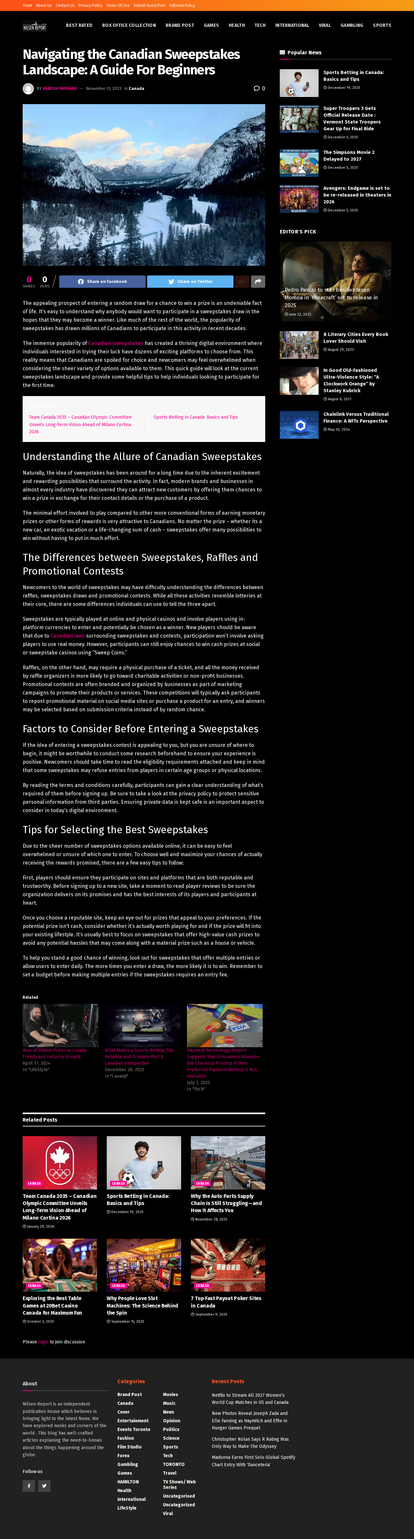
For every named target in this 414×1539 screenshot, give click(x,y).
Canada (136, 88)
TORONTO (174, 1464)
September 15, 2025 (127, 1321)
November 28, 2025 (210, 1219)
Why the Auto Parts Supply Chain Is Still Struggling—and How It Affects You (226, 1203)
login (43, 1342)
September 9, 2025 (210, 1314)
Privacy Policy (91, 5)
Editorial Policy (182, 5)
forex (123, 1455)
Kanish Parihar (60, 88)
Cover (123, 1412)
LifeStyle (126, 1508)
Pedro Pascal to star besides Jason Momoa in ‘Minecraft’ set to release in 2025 (331, 297)
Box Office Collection (129, 25)
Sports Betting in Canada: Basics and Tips (196, 417)
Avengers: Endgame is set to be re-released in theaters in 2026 (357, 195)
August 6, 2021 (339, 399)
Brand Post (180, 25)
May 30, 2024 (338, 429)
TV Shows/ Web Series (179, 1484)
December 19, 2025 (126, 1212)
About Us (44, 5)
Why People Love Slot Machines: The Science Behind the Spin (142, 1305)
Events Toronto (133, 1429)
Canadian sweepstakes (115, 343)
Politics (171, 1429)
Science (171, 1438)
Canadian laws (67, 636)
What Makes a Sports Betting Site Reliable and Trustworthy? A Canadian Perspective (139, 1057)
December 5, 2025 (342, 137)
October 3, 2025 (40, 1321)
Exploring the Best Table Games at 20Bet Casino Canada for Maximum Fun (52, 1305)
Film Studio (129, 1447)
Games (211, 25)
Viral (325, 25)
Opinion (171, 1421)
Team (27, 5)
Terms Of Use (118, 5)
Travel (169, 1473)
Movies (170, 1394)
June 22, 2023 (299, 314)
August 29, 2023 (340, 350)
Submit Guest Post (150, 5)
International (292, 25)
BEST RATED (79, 25)
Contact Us (65, 5)
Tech (260, 25)
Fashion (125, 1438)
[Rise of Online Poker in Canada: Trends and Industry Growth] (60, 1025)
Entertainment (132, 1421)
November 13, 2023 (104, 88)
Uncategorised (179, 1496)
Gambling (352, 25)
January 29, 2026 (40, 1226)
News (168, 1412)
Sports (382, 25)
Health (237, 25)
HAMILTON (128, 1482)
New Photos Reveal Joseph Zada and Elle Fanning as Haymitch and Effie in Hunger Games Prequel (250, 1421)
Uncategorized (179, 1505)
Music (169, 1403)
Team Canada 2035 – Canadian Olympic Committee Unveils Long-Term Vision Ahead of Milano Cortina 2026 (80, 424)
